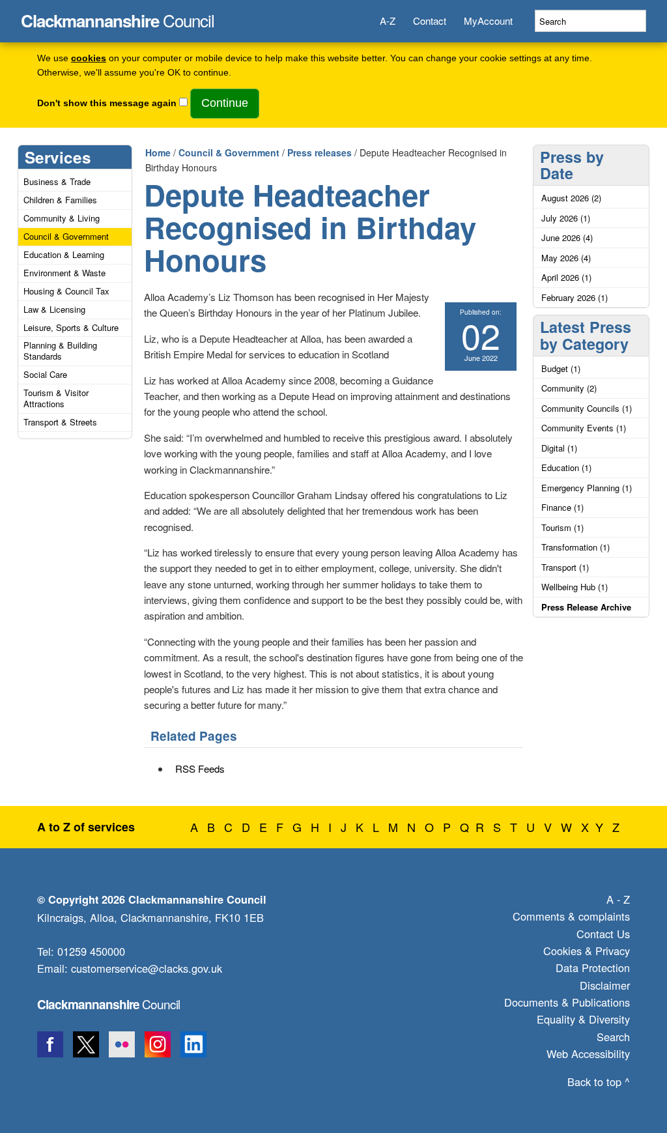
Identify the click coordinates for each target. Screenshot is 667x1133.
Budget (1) (560, 368)
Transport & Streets (60, 422)
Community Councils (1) (586, 408)
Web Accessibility (588, 1053)
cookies (88, 58)
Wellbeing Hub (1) (574, 587)
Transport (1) (565, 567)
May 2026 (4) (566, 257)
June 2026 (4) (567, 237)
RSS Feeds (200, 768)
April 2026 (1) (566, 277)
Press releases (319, 152)
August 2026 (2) (571, 198)
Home (158, 152)
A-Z (387, 20)
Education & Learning (63, 254)
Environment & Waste (64, 272)
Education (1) (566, 467)
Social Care (45, 374)
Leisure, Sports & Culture (71, 327)
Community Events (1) (583, 428)
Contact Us (603, 933)
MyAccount (488, 20)
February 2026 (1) (574, 297)
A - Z (618, 899)
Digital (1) (559, 448)
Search (613, 1036)
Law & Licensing (54, 309)
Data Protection (593, 967)
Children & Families (60, 200)
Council (117, 17)
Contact (429, 20)
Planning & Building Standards (60, 350)
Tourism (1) (562, 527)
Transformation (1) (575, 547)
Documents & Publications (567, 1002)
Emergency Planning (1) (586, 487)
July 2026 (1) (565, 218)
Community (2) (569, 388)
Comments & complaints (571, 916)
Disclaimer (605, 985)
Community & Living (61, 218)
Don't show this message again (107, 103)
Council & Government (66, 236)
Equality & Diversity (583, 1019)
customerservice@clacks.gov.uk (146, 968)
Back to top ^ (598, 1081)
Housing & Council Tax (66, 291)
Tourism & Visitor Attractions (56, 398)
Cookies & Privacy (586, 950)
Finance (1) (562, 507)
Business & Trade (57, 181)
